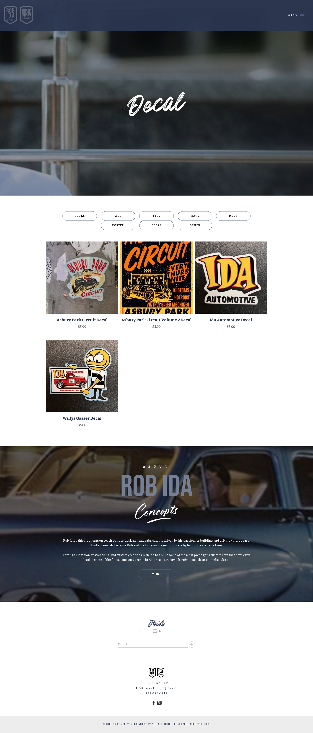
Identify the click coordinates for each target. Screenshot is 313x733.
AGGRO (205, 724)
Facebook (153, 703)
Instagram (159, 703)
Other (195, 225)
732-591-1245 (156, 693)
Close (293, 14)
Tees (156, 215)
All (118, 215)
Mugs (233, 215)
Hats (195, 215)
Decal (156, 225)
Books (80, 215)
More (156, 574)
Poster (118, 225)
